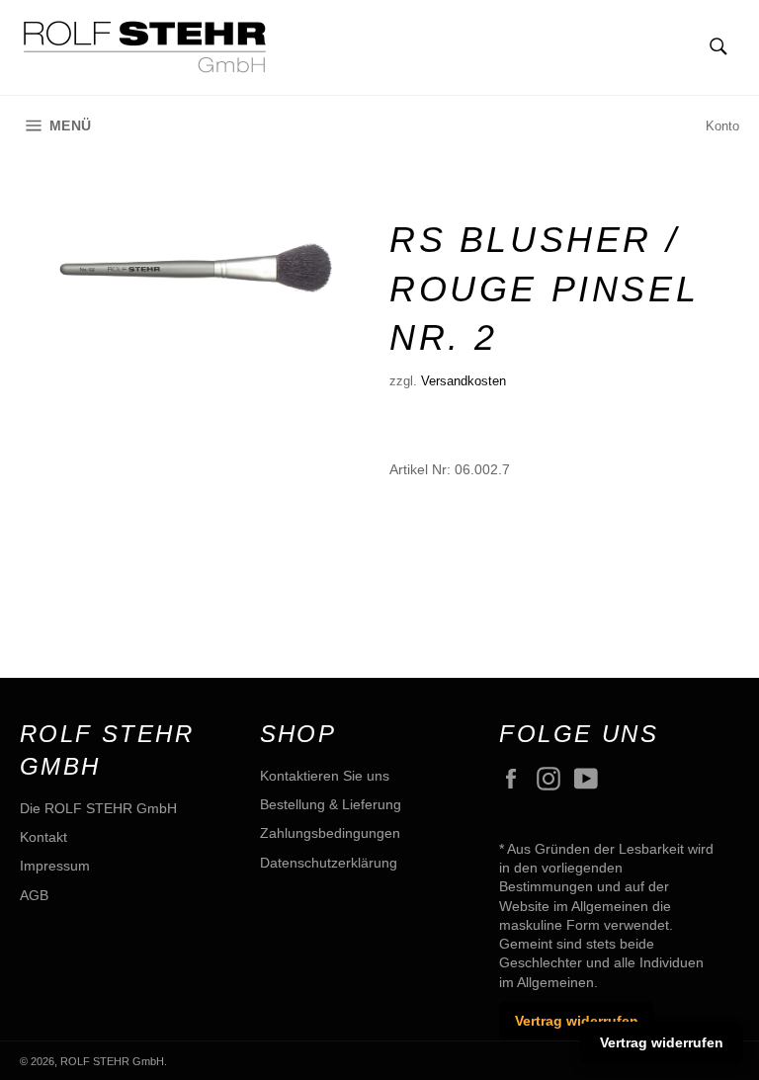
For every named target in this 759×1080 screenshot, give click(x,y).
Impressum (55, 865)
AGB (34, 895)
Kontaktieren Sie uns (324, 776)
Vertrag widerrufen (576, 1021)
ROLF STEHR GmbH (112, 1061)
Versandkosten (463, 381)
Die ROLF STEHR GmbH (98, 808)
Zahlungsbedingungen (330, 833)
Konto (722, 126)
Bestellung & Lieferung (330, 804)
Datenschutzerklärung (328, 863)
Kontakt (43, 837)
